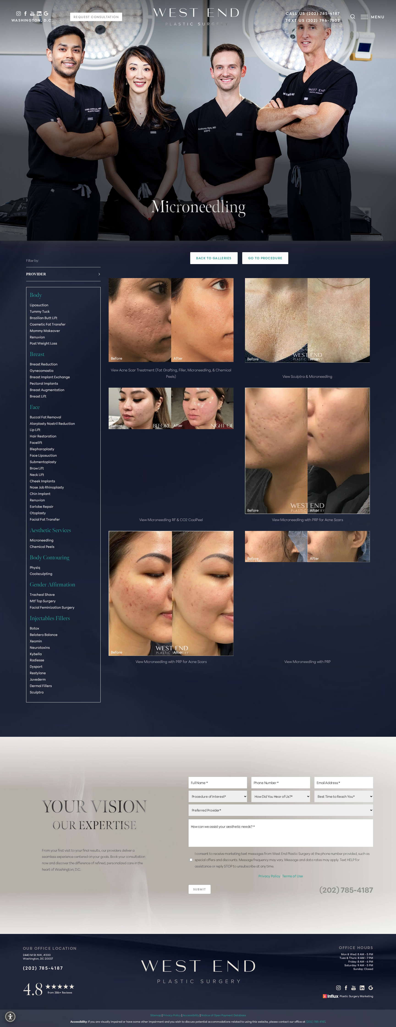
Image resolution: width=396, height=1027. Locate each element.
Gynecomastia (41, 370)
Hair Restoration (43, 435)
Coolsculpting (41, 573)
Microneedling (41, 539)
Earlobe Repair (41, 506)
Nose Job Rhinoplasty (47, 487)
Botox (34, 628)
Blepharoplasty (42, 448)
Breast (37, 354)
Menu (378, 17)
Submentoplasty (43, 461)
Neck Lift (37, 474)
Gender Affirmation (52, 584)
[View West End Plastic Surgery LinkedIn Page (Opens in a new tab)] (39, 13)
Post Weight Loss (43, 343)
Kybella (36, 653)
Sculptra (37, 692)
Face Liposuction (43, 455)
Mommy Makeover (45, 330)
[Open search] (352, 17)
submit (199, 889)
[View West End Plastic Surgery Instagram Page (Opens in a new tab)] (18, 13)
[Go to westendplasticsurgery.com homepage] (196, 16)
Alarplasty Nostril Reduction (52, 423)
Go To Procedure (265, 258)
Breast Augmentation (47, 389)
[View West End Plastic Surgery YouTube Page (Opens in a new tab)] (32, 13)
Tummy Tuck (40, 311)
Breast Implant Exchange (50, 376)
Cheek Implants (42, 480)
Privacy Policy (269, 875)
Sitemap (155, 1015)
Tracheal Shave (42, 594)
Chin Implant (40, 493)
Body (36, 294)
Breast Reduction (44, 364)
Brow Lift (37, 467)
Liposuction (39, 304)
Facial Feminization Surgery (52, 607)
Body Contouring (49, 557)
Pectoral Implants (44, 383)
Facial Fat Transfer (45, 519)
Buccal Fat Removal (45, 416)
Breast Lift (38, 395)
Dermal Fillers (41, 685)
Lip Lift (35, 429)
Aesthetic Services (50, 529)
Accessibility (191, 1015)
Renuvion (37, 336)
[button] (364, 17)
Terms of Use (292, 875)
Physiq (35, 567)
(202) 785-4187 (346, 889)
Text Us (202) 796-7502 (313, 20)
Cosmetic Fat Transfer (48, 323)
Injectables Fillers (50, 618)
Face (35, 406)
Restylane (38, 672)
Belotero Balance (44, 634)
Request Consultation (96, 16)
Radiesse (37, 659)
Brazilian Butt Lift (43, 317)
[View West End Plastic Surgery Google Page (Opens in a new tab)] (46, 13)
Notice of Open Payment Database (223, 1015)
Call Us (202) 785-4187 (313, 13)
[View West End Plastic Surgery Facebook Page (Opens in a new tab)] (25, 13)
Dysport (36, 666)
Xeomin (36, 640)
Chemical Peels (42, 546)
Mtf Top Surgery (43, 600)
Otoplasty (38, 512)
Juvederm (38, 679)
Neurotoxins (40, 647)
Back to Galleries (214, 258)
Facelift (36, 442)
